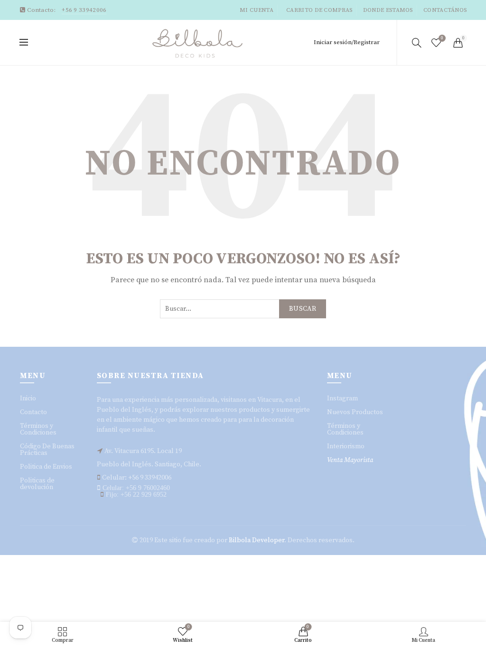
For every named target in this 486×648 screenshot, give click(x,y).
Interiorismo (345, 446)
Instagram (342, 398)
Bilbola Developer (256, 540)
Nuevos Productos (355, 412)
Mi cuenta (256, 10)
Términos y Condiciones (38, 429)
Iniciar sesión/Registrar (347, 42)
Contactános (445, 10)
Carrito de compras (319, 10)
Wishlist (442, 38)
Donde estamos (388, 10)
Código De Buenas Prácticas (47, 449)
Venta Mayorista (350, 460)
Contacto (33, 412)
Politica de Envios (46, 467)
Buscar (302, 309)
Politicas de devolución (37, 483)
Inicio (28, 398)
